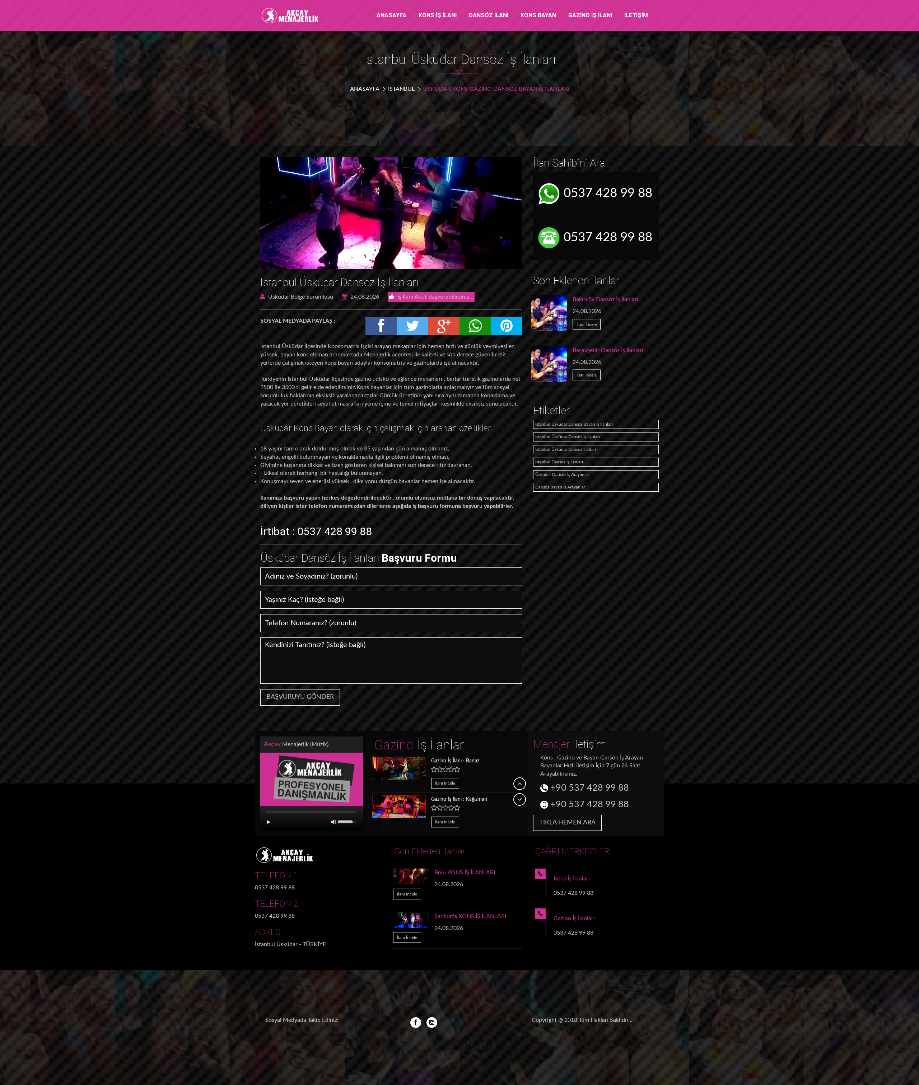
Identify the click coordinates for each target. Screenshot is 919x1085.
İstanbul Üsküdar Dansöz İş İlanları (339, 282)
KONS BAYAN (538, 15)
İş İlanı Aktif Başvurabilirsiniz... (435, 297)
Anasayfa (364, 89)
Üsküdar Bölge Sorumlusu (300, 297)
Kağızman (459, 798)
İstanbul (401, 89)
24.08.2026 (364, 297)
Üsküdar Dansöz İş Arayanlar (562, 474)
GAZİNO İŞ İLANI (590, 15)
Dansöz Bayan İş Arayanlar (560, 487)
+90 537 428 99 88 (588, 788)
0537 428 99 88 (606, 193)
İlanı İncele (587, 324)
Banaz (455, 760)
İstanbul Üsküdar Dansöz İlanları (565, 449)
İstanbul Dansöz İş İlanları (559, 462)
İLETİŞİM (636, 15)
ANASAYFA (391, 15)
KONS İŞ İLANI (438, 15)
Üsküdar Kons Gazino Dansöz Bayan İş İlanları (496, 89)
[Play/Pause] (268, 822)
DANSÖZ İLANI (488, 15)
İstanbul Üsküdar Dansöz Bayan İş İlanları (574, 424)
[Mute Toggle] (333, 822)
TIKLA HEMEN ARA (567, 822)
